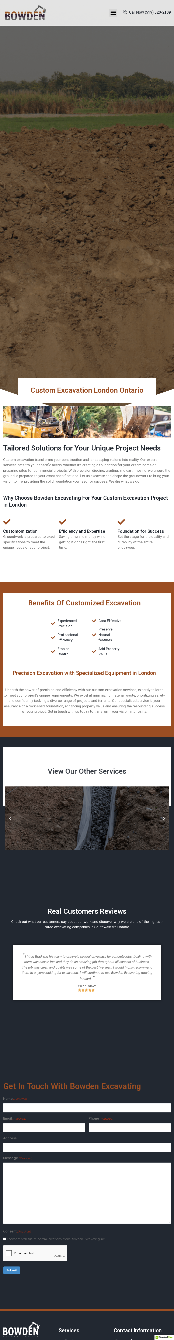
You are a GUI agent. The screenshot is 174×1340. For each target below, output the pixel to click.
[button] (113, 13)
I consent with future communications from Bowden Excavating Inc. (56, 1239)
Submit (11, 1270)
